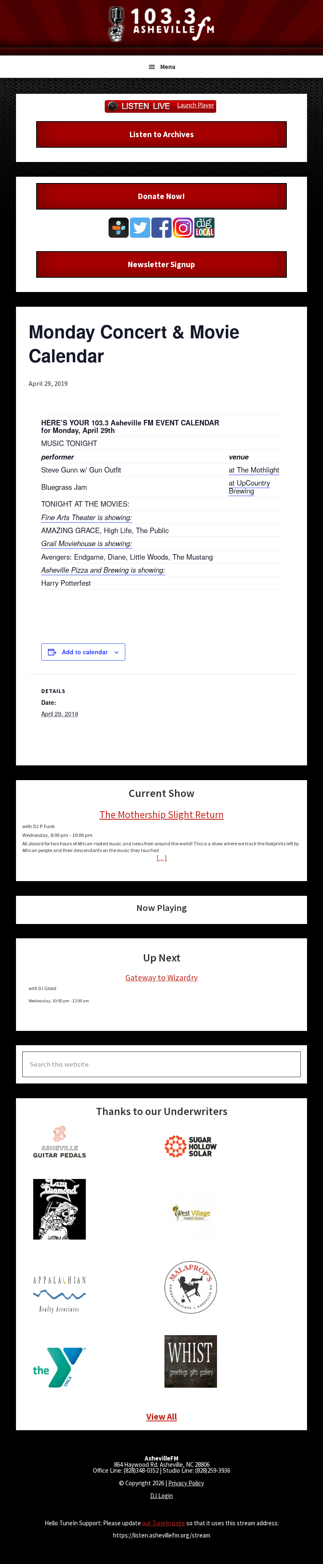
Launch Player (195, 105)
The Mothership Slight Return (161, 814)
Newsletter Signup (161, 264)
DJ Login (161, 1496)
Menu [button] (167, 67)
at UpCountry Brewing (249, 486)
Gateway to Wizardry (161, 977)
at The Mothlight (254, 470)
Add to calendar (85, 652)
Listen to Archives (162, 134)
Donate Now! (161, 196)
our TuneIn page (163, 1523)
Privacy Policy (186, 1483)
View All (161, 1416)
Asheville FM (161, 24)
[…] (161, 858)
